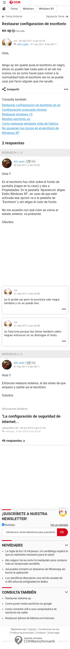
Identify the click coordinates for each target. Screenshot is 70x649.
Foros (14, 8)
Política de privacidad (22, 632)
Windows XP (46, 8)
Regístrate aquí (19, 629)
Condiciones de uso (49, 629)
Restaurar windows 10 (17, 114)
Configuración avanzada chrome (24, 110)
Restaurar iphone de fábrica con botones (29, 618)
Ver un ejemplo (59, 524)
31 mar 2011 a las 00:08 (27, 325)
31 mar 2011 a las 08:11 (44, 44)
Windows (28, 8)
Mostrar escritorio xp (16, 119)
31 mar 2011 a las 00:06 (27, 293)
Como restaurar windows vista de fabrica (30, 123)
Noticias (9, 524)
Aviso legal (54, 632)
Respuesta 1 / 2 (12, 152)
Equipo (32, 629)
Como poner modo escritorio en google (28, 603)
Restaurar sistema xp (18, 598)
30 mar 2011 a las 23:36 (27, 165)
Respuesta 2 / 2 (12, 354)
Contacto (41, 632)
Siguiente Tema (55, 16)
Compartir (13, 89)
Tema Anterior (14, 16)
